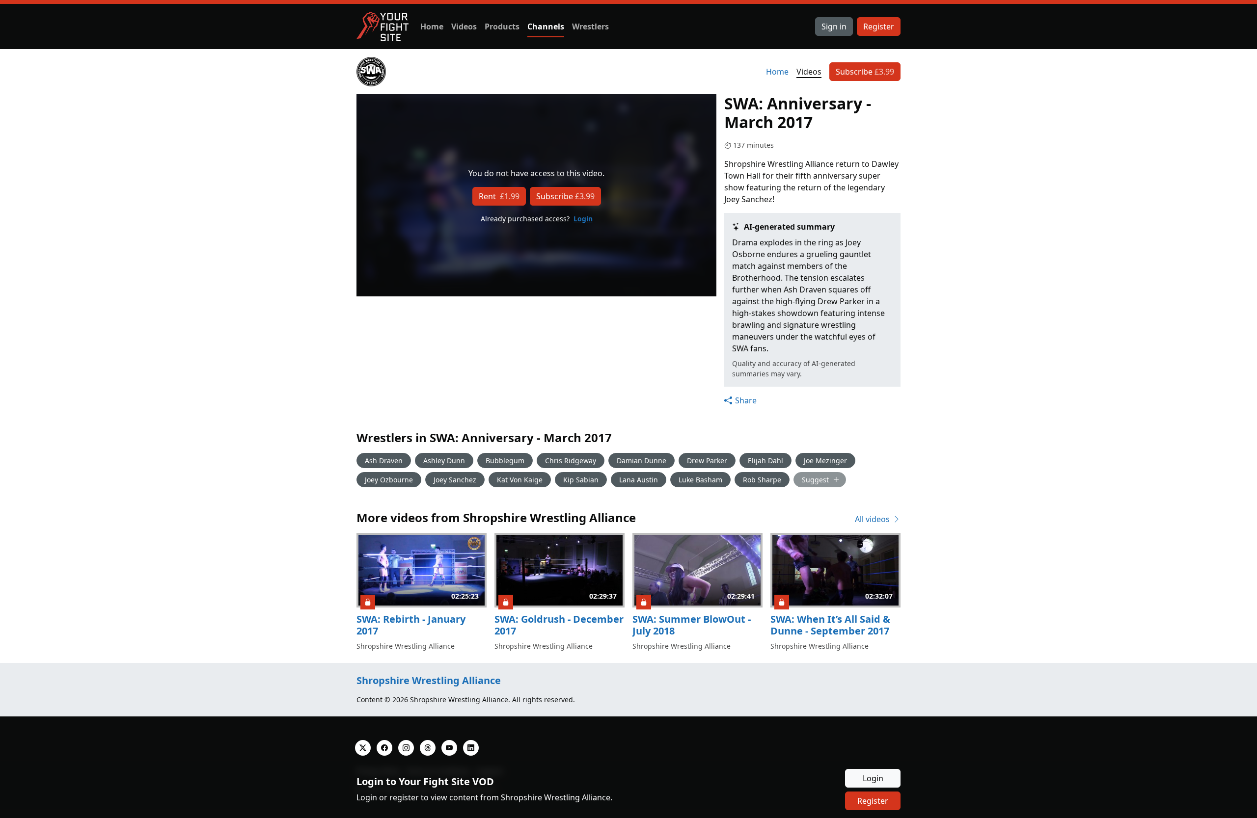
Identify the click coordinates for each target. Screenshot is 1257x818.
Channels (545, 26)
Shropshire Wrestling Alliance (428, 680)
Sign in (834, 26)
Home (431, 26)
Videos (464, 26)
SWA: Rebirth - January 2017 (410, 624)
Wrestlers (590, 26)
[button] (740, 400)
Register (878, 26)
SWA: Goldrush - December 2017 (559, 624)
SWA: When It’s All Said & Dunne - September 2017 (830, 624)
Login (583, 218)
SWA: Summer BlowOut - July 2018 (691, 624)
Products (502, 26)
